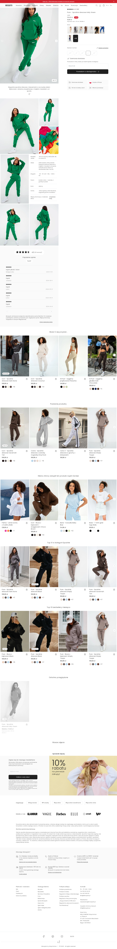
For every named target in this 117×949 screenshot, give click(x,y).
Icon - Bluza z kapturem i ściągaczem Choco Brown (38, 526)
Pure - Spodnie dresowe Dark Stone (9, 590)
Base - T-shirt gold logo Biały (96, 524)
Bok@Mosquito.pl (85, 895)
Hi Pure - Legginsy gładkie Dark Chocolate (95, 381)
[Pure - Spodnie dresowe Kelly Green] (48, 112)
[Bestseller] (14, 356)
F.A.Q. (39, 896)
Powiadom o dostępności (86, 72)
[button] (104, 5)
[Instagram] (62, 936)
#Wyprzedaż (32, 803)
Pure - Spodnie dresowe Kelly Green (9, 725)
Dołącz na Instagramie (55, 872)
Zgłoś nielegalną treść (46, 322)
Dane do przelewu (21, 896)
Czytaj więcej (23, 874)
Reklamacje (41, 898)
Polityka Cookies (64, 891)
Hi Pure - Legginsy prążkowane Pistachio (68, 380)
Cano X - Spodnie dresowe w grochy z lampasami (67, 453)
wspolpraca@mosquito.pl (88, 902)
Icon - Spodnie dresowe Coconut (38, 380)
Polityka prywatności (65, 889)
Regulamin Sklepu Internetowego (69, 894)
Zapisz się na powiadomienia (28, 862)
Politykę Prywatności (23, 787)
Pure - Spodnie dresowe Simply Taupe (95, 453)
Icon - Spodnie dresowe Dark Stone (9, 380)
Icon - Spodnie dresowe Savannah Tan (9, 453)
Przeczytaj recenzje (82, 862)
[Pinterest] (53, 936)
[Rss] (72, 936)
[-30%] (14, 701)
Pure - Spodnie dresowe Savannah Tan (96, 591)
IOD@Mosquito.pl (85, 908)
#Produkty (45, 803)
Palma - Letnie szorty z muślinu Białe (10, 524)
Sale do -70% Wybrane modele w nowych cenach (58, 1)
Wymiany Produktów (44, 894)
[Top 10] (14, 428)
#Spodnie (57, 803)
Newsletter (41, 891)
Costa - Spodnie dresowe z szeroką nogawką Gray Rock (38, 453)
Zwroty (40, 910)
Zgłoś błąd (41, 905)
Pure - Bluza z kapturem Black (7, 655)
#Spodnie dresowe (92, 803)
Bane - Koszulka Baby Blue (68, 524)
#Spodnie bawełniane (73, 803)
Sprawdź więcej (58, 754)
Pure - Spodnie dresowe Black (36, 590)
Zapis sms (41, 903)
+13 (75, 38)
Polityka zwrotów (64, 896)
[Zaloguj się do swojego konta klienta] (100, 5)
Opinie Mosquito (42, 901)
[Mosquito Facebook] (43, 936)
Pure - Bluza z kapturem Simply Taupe (66, 656)
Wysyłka (40, 889)
